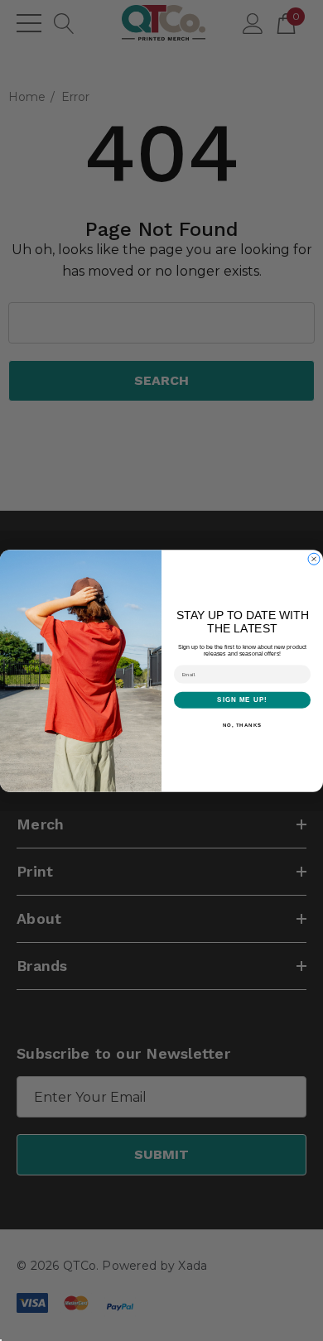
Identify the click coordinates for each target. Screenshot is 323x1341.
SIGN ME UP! (242, 700)
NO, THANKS (243, 725)
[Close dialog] (314, 559)
